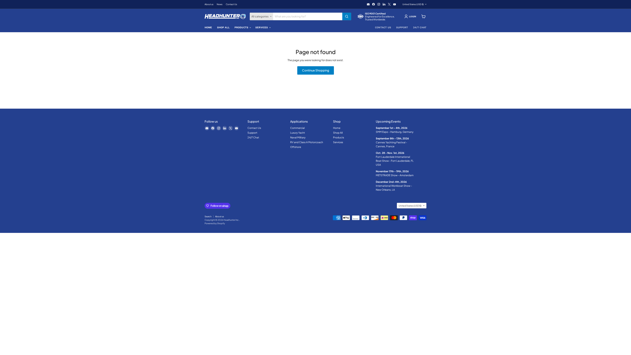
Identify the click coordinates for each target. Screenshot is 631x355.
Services (262, 27)
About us (209, 4)
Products (241, 27)
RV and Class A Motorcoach (306, 142)
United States (413, 4)
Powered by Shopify (215, 223)
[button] (410, 16)
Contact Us (231, 4)
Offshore (295, 146)
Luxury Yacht (297, 132)
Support (402, 27)
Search (208, 216)
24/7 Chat (419, 27)
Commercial (297, 127)
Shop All (223, 27)
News (219, 4)
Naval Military (297, 137)
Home (208, 27)
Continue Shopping (315, 70)
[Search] (346, 16)
